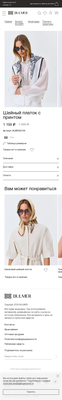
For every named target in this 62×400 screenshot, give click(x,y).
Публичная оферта (14, 344)
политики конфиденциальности (18, 384)
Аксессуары (33, 22)
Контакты (10, 325)
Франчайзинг (11, 330)
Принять (31, 392)
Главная (8, 22)
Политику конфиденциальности (25, 369)
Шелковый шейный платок (18, 270)
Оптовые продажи (14, 335)
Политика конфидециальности (21, 339)
